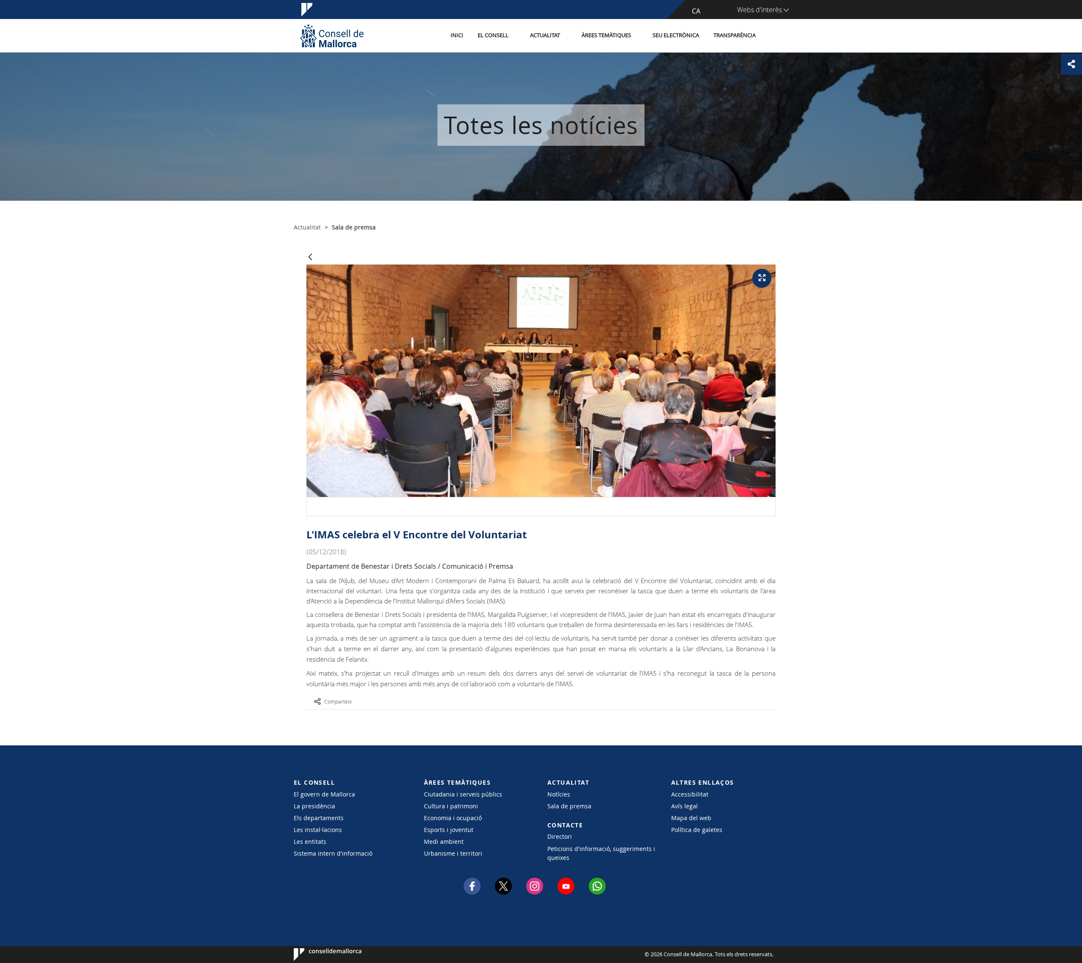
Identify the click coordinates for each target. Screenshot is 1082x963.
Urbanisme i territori (453, 853)
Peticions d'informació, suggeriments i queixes (601, 853)
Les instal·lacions (318, 830)
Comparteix (338, 701)
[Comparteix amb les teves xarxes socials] (1071, 64)
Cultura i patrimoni (451, 806)
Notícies (558, 794)
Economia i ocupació (453, 818)
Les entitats (310, 842)
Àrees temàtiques (606, 35)
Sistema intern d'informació (333, 853)
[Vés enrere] (310, 257)
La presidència (314, 806)
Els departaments (319, 818)
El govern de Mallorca (324, 794)
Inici (457, 35)
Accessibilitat (689, 794)
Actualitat (545, 35)
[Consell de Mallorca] (331, 35)
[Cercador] (772, 36)
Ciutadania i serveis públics (463, 794)
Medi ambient (444, 842)
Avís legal (684, 806)
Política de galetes (696, 830)
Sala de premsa (569, 806)
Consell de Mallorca (319, 954)
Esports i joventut (448, 830)
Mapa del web (691, 818)
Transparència (734, 35)
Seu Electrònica (676, 35)
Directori (559, 836)
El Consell (493, 35)
